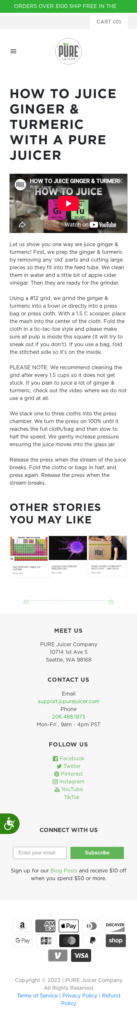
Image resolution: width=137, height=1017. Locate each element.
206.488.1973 (68, 717)
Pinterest (71, 774)
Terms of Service (38, 995)
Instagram (71, 781)
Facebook (71, 758)
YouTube (71, 789)
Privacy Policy (80, 995)
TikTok (71, 797)
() (109, 22)
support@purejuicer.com (68, 701)
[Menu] (13, 51)
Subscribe (97, 852)
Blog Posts (63, 870)
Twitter (71, 766)
